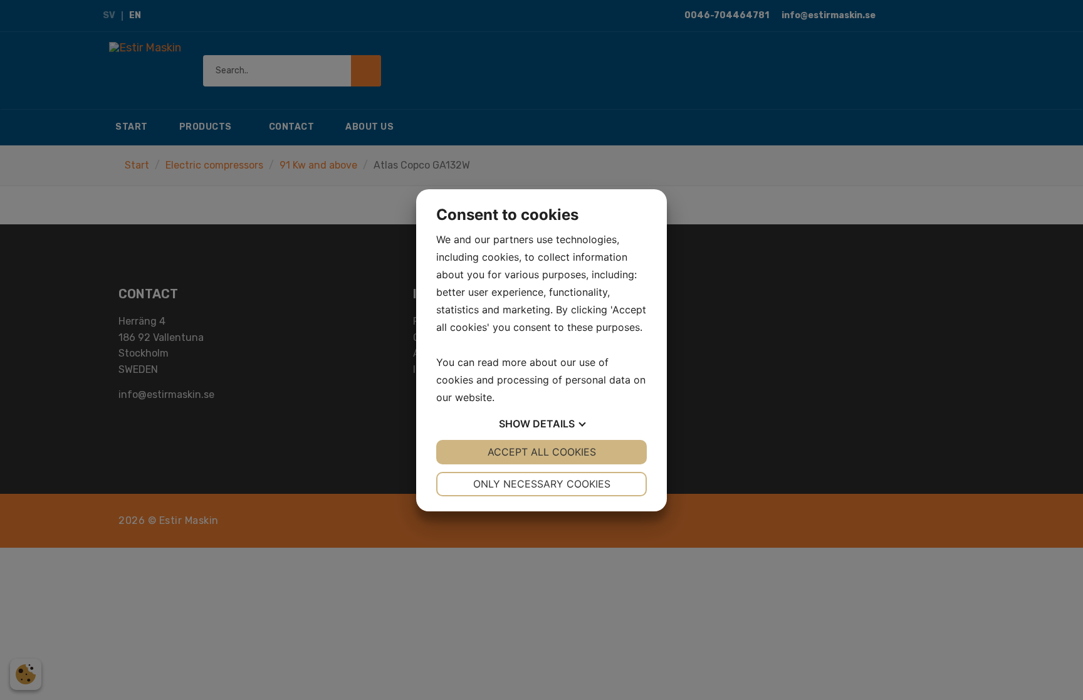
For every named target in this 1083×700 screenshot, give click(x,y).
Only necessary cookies (541, 484)
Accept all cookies (542, 452)
